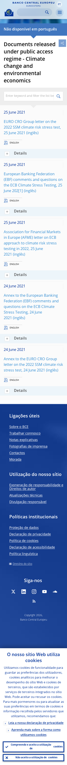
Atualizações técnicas (26, 495)
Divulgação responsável (28, 502)
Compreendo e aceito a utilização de (37, 747)
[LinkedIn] (23, 591)
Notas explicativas (23, 440)
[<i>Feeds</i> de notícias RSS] (34, 601)
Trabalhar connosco (25, 433)
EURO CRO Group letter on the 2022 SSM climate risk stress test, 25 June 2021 (32, 127)
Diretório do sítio (22, 564)
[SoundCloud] (54, 591)
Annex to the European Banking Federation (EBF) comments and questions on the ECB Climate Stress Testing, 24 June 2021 (31, 307)
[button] (59, 4)
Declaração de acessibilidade (32, 547)
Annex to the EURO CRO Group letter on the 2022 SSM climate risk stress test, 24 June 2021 (33, 364)
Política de (24, 541)
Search (47, 12)
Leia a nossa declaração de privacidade (35, 723)
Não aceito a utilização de (36, 757)
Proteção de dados (24, 528)
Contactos (17, 453)
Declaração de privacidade (30, 534)
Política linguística (23, 554)
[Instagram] (34, 591)
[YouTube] (44, 591)
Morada (15, 459)
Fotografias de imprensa (28, 446)
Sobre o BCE (18, 427)
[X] (13, 591)
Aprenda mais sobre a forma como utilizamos (36, 733)
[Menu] (59, 12)
